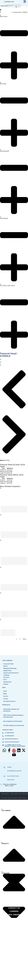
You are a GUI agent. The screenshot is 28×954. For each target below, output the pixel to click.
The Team (6, 677)
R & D (5, 679)
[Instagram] (14, 750)
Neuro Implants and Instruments (12, 721)
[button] (14, 389)
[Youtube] (14, 755)
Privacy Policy (4, 798)
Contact (5, 698)
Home (5, 691)
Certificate (6, 675)
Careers (5, 696)
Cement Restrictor (8, 632)
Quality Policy (7, 670)
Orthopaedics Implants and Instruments (11, 710)
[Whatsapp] (4, 750)
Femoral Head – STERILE (10, 509)
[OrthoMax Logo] (9, 1)
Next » (25, 639)
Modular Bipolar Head (9, 534)
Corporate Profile (8, 664)
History (5, 666)
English (18, 6)
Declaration (20, 798)
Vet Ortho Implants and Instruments (13, 725)
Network (5, 684)
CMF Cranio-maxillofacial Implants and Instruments (13, 716)
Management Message (10, 668)
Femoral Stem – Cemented (11, 587)
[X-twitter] (24, 750)
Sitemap (25, 798)
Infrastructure (7, 682)
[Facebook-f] (9, 750)
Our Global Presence (9, 701)
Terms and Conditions (12, 798)
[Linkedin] (19, 750)
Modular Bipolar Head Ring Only (12, 614)
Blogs (5, 693)
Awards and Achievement (10, 673)
